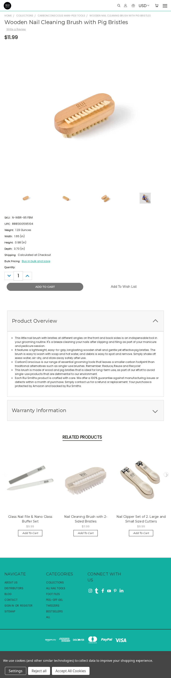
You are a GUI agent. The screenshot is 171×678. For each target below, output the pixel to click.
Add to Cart (30, 533)
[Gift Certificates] (133, 5)
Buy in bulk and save (36, 261)
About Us (11, 582)
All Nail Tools (55, 588)
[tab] (85, 321)
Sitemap (9, 611)
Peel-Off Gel (54, 600)
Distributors (13, 588)
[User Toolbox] (125, 5)
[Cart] (156, 5)
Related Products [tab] (82, 437)
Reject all (39, 670)
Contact (11, 600)
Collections (55, 582)
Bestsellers (54, 611)
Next (166, 474)
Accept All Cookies (70, 670)
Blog (8, 594)
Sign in (9, 605)
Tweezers (52, 605)
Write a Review (16, 29)
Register (26, 605)
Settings (15, 670)
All (48, 617)
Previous (4, 474)
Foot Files (53, 594)
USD (143, 5)
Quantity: (9, 267)
